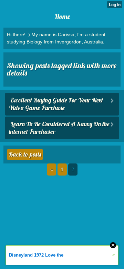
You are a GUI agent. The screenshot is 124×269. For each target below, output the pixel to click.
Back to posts (25, 154)
